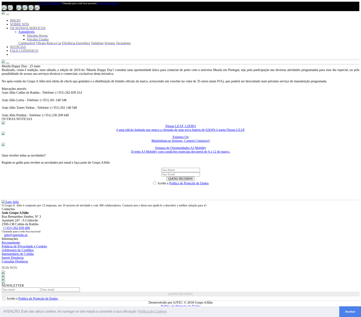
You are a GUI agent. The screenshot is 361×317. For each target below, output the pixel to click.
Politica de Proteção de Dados (189, 183)
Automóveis (26, 32)
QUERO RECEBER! (180, 178)
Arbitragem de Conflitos (18, 250)
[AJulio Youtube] (31, 7)
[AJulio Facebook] (19, 7)
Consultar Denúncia (15, 261)
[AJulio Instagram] (25, 7)
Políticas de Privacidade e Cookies (24, 246)
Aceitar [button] (350, 311)
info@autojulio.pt (108, 3)
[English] (10, 7)
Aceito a (183, 183)
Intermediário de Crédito (18, 254)
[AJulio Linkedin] (37, 7)
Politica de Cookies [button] (152, 311)
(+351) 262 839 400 (49, 3)
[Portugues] (4, 7)
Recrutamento (11, 242)
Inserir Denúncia (13, 257)
